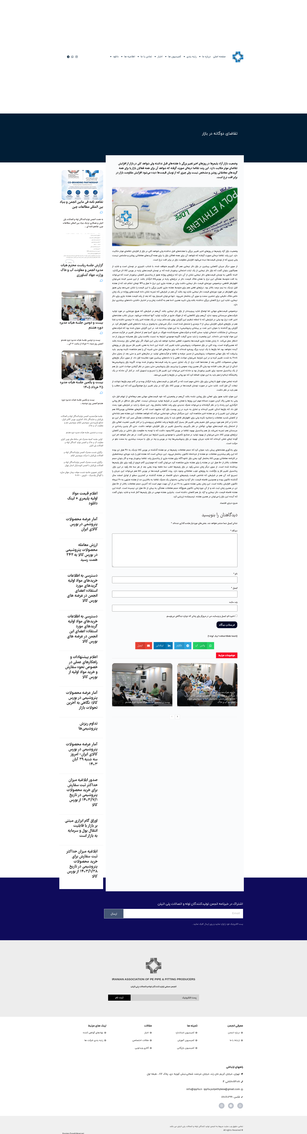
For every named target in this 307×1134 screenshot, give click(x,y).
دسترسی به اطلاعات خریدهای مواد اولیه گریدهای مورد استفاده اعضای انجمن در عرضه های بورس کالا (82, 588)
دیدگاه (233, 531)
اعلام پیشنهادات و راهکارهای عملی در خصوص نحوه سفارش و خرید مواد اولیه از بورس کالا (81, 667)
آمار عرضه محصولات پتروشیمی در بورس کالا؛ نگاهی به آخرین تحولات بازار (82, 700)
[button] (203, 645)
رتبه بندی (192, 56)
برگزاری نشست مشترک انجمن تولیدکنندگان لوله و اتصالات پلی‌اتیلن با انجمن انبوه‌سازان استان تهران (83, 464)
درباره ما (206, 56)
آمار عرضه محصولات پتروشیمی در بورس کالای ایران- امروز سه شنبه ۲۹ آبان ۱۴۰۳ (82, 754)
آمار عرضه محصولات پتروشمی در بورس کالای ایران (82, 524)
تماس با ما (146, 56)
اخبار (159, 56)
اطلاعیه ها (129, 56)
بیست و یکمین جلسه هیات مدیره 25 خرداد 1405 (81, 385)
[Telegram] (231, 1106)
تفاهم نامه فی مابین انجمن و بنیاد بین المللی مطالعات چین (81, 205)
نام (235, 574)
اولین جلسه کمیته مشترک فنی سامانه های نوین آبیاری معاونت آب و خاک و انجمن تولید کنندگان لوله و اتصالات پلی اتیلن (82, 442)
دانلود (115, 56)
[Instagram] (221, 1106)
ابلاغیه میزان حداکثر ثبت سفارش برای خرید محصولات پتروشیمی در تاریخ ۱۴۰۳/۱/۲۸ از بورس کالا (82, 864)
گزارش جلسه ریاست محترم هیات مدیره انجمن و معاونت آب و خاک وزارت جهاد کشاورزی (82, 270)
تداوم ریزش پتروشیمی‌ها (88, 726)
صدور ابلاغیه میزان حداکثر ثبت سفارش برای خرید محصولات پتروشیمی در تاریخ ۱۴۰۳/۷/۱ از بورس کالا (82, 792)
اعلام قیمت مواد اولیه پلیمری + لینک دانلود (82, 498)
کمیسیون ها (174, 56)
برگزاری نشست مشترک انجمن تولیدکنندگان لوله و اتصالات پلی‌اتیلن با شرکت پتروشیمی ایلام (83, 454)
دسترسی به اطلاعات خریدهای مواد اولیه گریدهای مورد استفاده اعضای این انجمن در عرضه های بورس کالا (82, 629)
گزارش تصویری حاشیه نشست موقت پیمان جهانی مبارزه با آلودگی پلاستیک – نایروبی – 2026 (81, 474)
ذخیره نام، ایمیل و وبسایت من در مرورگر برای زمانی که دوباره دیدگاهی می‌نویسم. (200, 616)
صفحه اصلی (219, 56)
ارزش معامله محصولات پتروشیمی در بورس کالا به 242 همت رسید (81, 552)
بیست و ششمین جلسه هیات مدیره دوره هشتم (147, 702)
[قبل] (171, 717)
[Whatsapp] (240, 1106)
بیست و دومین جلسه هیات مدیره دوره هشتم (81, 325)
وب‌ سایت (233, 602)
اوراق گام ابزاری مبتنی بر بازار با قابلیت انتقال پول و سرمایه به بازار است (81, 828)
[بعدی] (177, 717)
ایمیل (234, 588)
